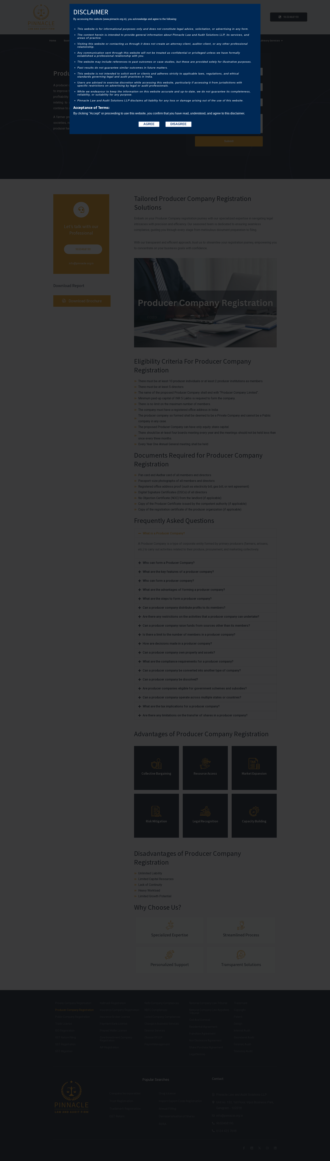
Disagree (178, 124)
